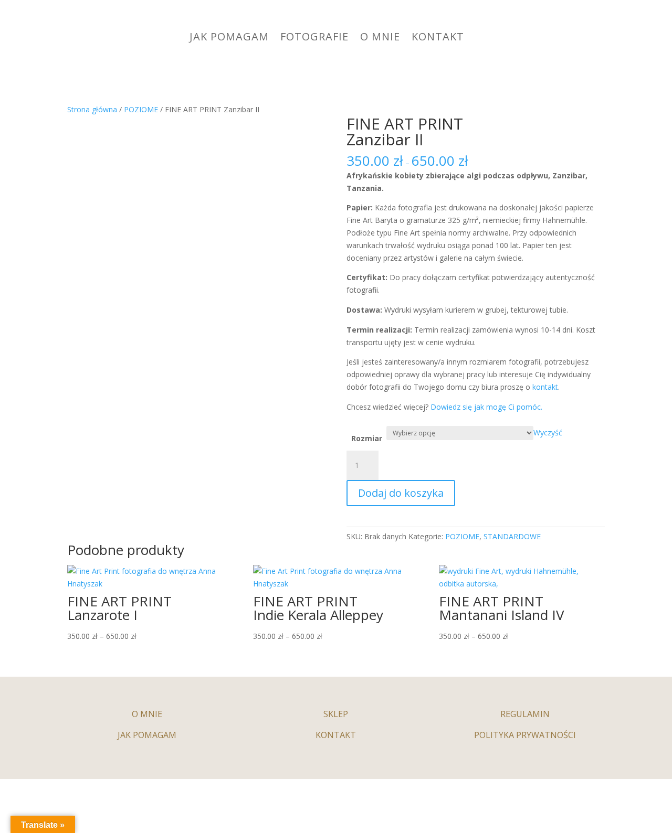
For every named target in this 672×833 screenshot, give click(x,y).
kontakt (544, 387)
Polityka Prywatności (525, 735)
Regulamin (525, 714)
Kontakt (336, 735)
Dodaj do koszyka (401, 493)
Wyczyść (547, 432)
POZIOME (141, 109)
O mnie (147, 714)
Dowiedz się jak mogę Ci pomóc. (486, 407)
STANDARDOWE (512, 536)
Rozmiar (366, 438)
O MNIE (380, 36)
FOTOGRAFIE (314, 36)
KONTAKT (438, 36)
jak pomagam (147, 735)
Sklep (335, 714)
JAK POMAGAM (229, 36)
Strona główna (92, 109)
